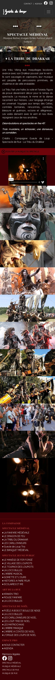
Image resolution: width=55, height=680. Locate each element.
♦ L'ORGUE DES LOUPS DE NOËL (19, 635)
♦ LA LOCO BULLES (12, 570)
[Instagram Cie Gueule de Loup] (51, 3)
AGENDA (38, 3)
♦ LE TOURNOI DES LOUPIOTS (17, 566)
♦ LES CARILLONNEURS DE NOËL (19, 617)
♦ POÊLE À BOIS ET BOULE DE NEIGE (21, 610)
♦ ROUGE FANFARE (12, 597)
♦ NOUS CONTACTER (13, 644)
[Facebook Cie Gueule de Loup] (46, 3)
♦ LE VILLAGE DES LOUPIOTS (17, 563)
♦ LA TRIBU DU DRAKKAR (15, 539)
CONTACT (28, 3)
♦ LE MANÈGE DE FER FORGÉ (17, 559)
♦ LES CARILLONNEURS (14, 543)
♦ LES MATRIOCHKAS (13, 624)
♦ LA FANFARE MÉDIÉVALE (15, 532)
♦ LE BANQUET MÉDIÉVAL (15, 550)
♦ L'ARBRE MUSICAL (12, 573)
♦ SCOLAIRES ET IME (12, 584)
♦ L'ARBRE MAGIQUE (12, 628)
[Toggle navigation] (48, 12)
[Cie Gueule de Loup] (14, 12)
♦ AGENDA (7, 648)
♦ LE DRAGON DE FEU (13, 536)
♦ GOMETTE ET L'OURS (14, 577)
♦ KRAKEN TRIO (10, 593)
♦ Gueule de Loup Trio (13, 546)
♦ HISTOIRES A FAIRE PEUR (16, 580)
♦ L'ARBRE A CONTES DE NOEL (18, 631)
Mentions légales (11, 654)
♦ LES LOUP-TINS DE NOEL (16, 621)
